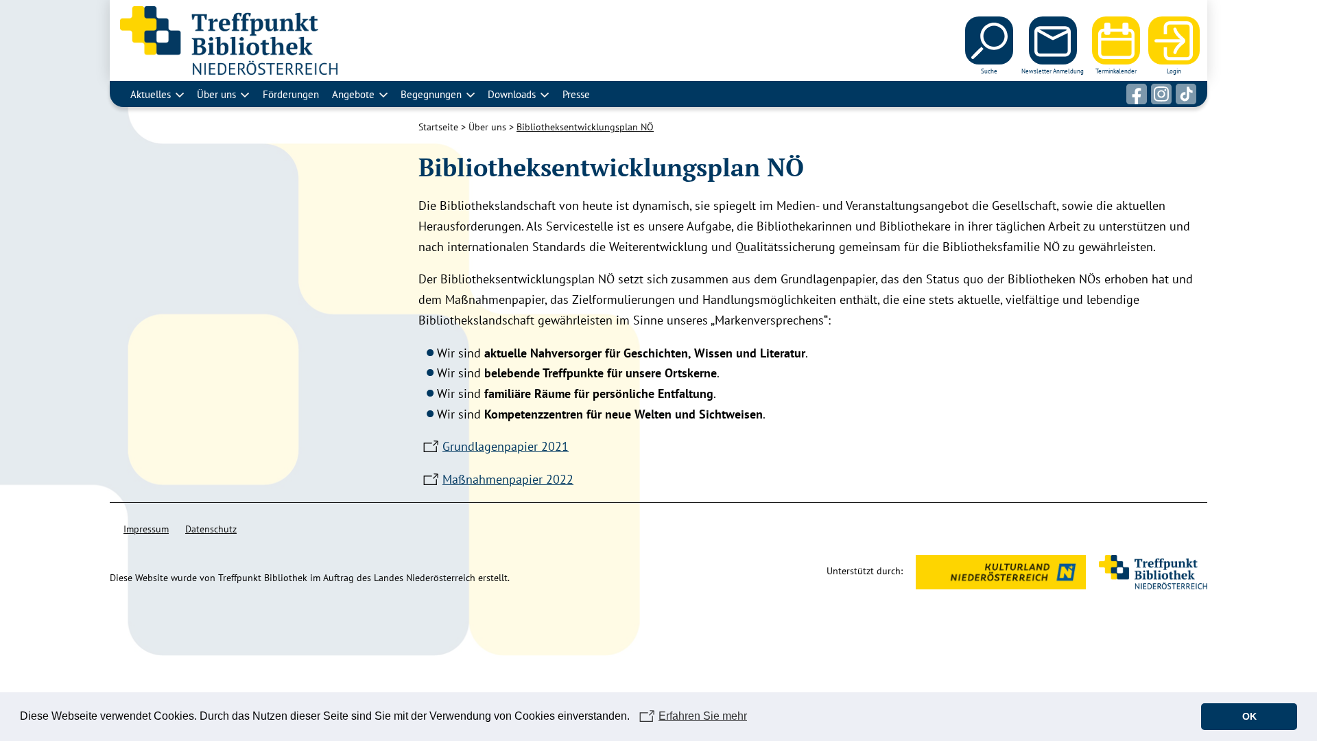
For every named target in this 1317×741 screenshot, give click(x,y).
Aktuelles (150, 94)
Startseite (438, 127)
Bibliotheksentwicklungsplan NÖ (585, 127)
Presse (576, 94)
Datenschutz (211, 529)
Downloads (512, 94)
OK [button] (1249, 716)
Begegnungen (431, 94)
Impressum (146, 529)
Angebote (353, 94)
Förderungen (291, 94)
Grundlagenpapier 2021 (505, 446)
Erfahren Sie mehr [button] (702, 716)
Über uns (216, 94)
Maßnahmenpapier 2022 (507, 479)
